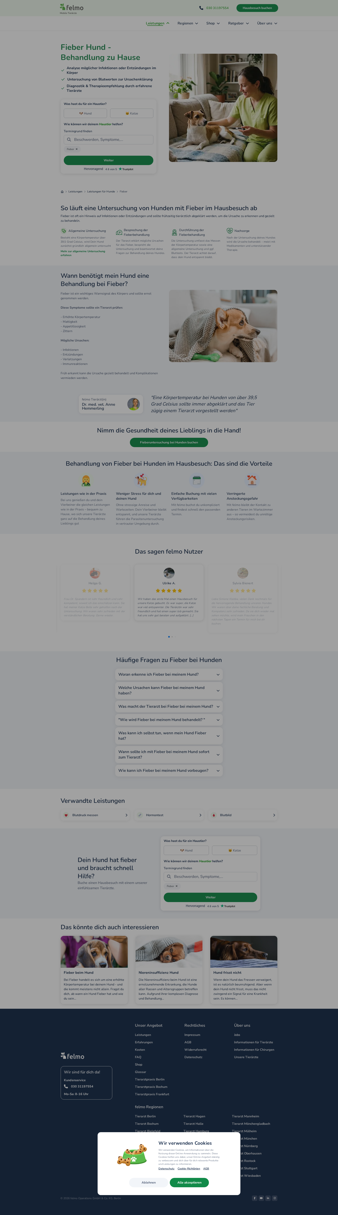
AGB (206, 1168)
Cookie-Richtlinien (189, 1168)
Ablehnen (149, 1182)
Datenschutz (166, 1168)
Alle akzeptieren (189, 1182)
